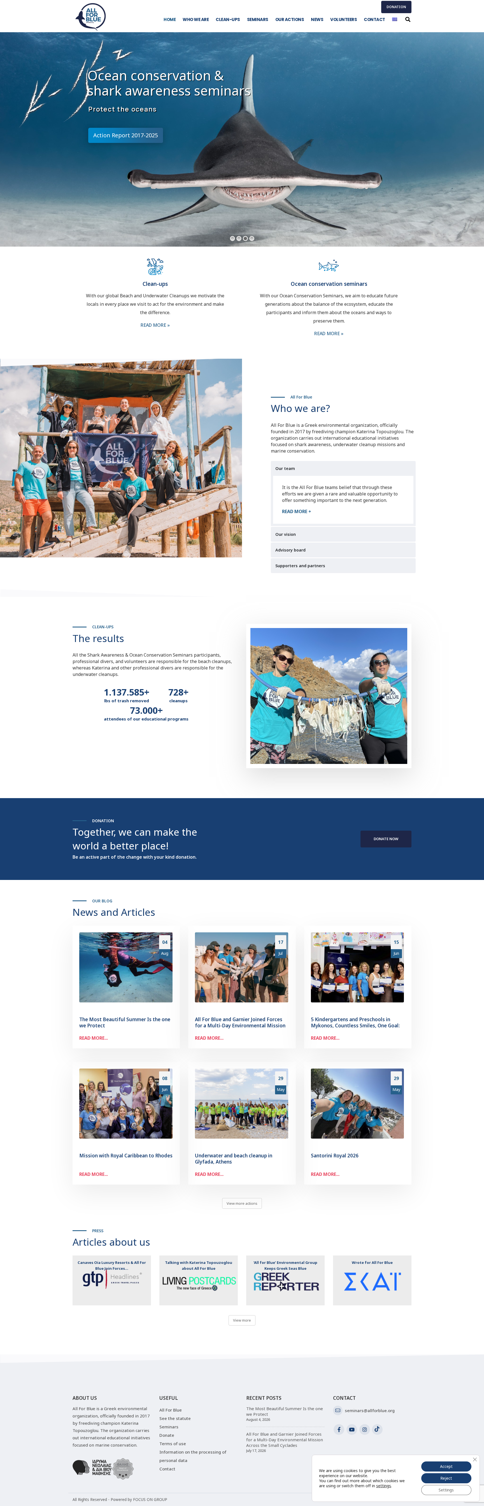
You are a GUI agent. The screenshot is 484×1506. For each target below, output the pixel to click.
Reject (446, 1478)
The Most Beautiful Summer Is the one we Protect (124, 1022)
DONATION (396, 6)
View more (242, 1320)
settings (383, 1485)
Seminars (168, 1426)
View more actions (242, 1203)
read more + (296, 511)
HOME (170, 19)
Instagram (364, 1429)
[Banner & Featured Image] (112, 1280)
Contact (167, 1469)
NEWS (317, 19)
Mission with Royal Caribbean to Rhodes (126, 1155)
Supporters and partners (300, 565)
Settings (446, 1490)
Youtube (351, 1429)
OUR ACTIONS (289, 19)
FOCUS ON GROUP (150, 1499)
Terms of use (172, 1443)
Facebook (339, 1429)
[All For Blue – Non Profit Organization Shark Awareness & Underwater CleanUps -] (91, 17)
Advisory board (290, 550)
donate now (386, 838)
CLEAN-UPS (228, 19)
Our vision (285, 534)
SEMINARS (257, 19)
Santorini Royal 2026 (335, 1155)
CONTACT (374, 19)
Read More (155, 325)
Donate (166, 1435)
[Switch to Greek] (395, 19)
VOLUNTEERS (343, 19)
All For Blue (170, 1410)
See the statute (175, 1418)
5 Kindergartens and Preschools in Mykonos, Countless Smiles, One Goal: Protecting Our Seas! (355, 1025)
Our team (285, 468)
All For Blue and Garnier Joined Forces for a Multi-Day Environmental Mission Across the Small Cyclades (240, 1025)
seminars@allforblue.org (370, 1410)
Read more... (93, 1038)
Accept (446, 1466)
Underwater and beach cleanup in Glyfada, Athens (233, 1158)
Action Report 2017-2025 (125, 135)
